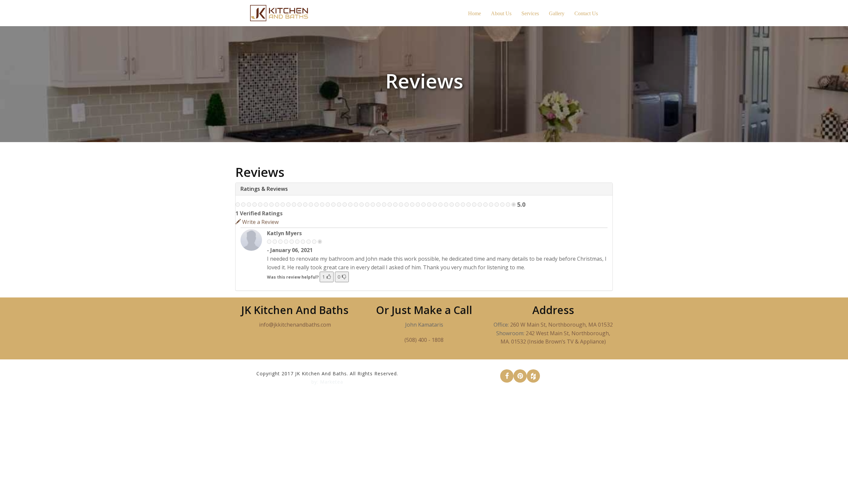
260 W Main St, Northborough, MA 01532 (561, 324)
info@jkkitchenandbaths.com (295, 324)
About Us (501, 13)
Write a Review (260, 222)
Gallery (556, 13)
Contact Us (586, 13)
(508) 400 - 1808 (424, 340)
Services (530, 13)
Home (474, 13)
